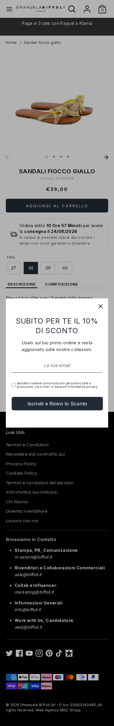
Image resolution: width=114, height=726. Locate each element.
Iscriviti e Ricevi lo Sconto (57, 404)
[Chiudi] (100, 306)
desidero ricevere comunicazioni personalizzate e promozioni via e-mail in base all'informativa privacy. (58, 384)
